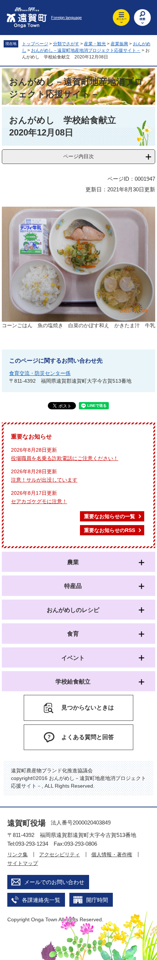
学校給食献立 (73, 681)
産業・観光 (95, 43)
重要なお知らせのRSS (109, 530)
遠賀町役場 (26, 823)
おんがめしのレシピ (73, 610)
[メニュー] (121, 17)
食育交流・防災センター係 (39, 373)
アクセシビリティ (59, 854)
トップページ (35, 43)
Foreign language (66, 17)
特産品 (73, 586)
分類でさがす (66, 43)
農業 (73, 562)
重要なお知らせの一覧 (109, 516)
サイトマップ (22, 863)
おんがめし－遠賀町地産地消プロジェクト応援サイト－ (86, 50)
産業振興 (119, 43)
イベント (73, 658)
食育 (73, 634)
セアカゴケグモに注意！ (39, 501)
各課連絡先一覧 (41, 900)
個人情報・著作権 (111, 854)
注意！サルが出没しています (44, 480)
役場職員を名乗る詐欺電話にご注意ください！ (64, 458)
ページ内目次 (78, 156)
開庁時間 (97, 900)
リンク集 (17, 854)
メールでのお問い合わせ (54, 882)
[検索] (142, 17)
